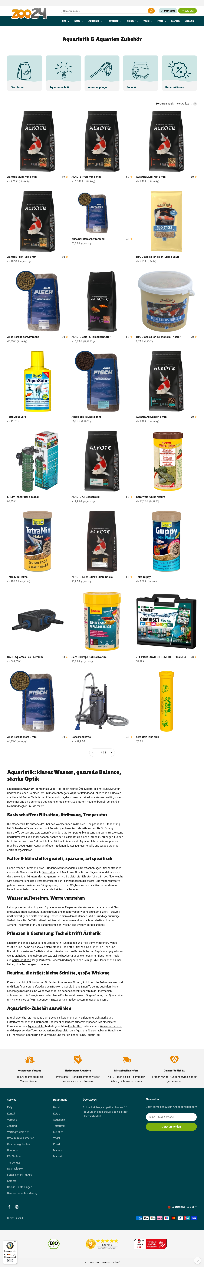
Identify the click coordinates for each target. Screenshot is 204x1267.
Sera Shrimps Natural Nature (89, 657)
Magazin (189, 20)
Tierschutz (13, 1162)
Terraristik (113, 20)
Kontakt (11, 1113)
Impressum (106, 1262)
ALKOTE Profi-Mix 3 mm (21, 256)
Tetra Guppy (143, 576)
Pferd (160, 20)
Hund (63, 20)
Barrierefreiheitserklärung (22, 1193)
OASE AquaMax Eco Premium (25, 657)
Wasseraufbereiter (94, 907)
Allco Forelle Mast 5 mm (86, 416)
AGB (86, 1262)
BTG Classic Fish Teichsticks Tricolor (158, 336)
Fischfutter (48, 872)
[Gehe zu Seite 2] (111, 753)
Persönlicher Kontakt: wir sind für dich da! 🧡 (102, 3)
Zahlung (12, 1125)
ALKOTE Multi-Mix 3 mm (151, 176)
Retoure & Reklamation (20, 1138)
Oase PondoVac (81, 736)
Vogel (146, 20)
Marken (175, 20)
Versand (12, 1119)
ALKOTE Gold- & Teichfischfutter (91, 336)
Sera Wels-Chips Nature (150, 496)
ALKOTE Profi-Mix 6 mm (86, 176)
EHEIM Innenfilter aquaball (23, 496)
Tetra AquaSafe (16, 416)
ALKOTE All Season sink (86, 496)
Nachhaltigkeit (15, 1168)
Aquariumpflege (43, 845)
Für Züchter (14, 1156)
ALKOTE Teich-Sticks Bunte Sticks (92, 576)
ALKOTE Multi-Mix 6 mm (22, 176)
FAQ (9, 1107)
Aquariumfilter (88, 841)
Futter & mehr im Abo (19, 1174)
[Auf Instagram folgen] (17, 1207)
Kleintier (130, 20)
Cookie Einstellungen (19, 1187)
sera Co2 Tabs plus (147, 736)
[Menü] (15, 1242)
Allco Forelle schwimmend (23, 336)
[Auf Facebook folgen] (9, 1207)
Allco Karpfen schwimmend (88, 239)
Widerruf (115, 1262)
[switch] (10, 1260)
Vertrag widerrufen (18, 1132)
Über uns (12, 1150)
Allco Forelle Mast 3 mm (22, 736)
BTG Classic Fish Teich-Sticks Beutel (158, 256)
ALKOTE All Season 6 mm (151, 416)
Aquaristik (93, 20)
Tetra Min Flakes (17, 576)
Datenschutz (95, 1262)
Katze (77, 20)
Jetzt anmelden (171, 1126)
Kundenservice (179, 1076)
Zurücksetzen (138, 10)
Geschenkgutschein (19, 1144)
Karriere (11, 1180)
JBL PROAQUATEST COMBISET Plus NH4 (161, 657)
